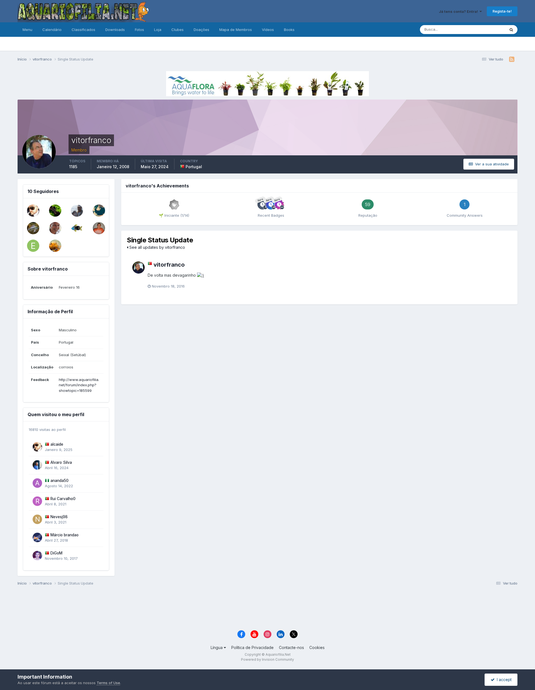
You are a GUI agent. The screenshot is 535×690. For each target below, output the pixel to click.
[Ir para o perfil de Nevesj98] (37, 519)
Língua (217, 647)
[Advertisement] (267, 608)
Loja (157, 29)
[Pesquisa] (511, 29)
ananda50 (59, 480)
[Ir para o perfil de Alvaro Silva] (37, 465)
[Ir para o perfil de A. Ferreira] (77, 210)
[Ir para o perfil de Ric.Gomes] (33, 228)
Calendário (52, 29)
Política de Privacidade (252, 647)
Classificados (83, 29)
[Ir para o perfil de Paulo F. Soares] (55, 228)
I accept (503, 679)
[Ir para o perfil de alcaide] (33, 210)
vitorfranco (169, 264)
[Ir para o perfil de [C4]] (99, 210)
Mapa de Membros (235, 29)
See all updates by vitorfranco (156, 247)
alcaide (56, 444)
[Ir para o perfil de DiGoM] (37, 555)
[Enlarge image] (200, 275)
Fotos (139, 29)
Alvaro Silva (61, 462)
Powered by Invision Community (267, 659)
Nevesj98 (59, 517)
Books (289, 29)
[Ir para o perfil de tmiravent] (55, 246)
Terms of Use (108, 683)
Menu (27, 29)
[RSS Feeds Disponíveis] (511, 59)
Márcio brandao (64, 535)
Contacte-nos (291, 647)
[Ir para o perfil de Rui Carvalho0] (37, 501)
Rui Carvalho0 (63, 498)
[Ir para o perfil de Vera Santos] (55, 210)
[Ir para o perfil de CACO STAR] (77, 228)
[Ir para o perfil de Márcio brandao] (37, 537)
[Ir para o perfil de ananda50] (37, 483)
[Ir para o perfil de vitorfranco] (138, 267)
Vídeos (268, 29)
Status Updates (485, 29)
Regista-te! (502, 11)
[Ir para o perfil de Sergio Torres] (99, 228)
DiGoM (56, 553)
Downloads (115, 29)
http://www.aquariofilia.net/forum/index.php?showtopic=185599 (79, 385)
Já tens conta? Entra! (459, 11)
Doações (201, 29)
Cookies (317, 647)
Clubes (177, 29)
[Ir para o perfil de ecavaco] (33, 246)
